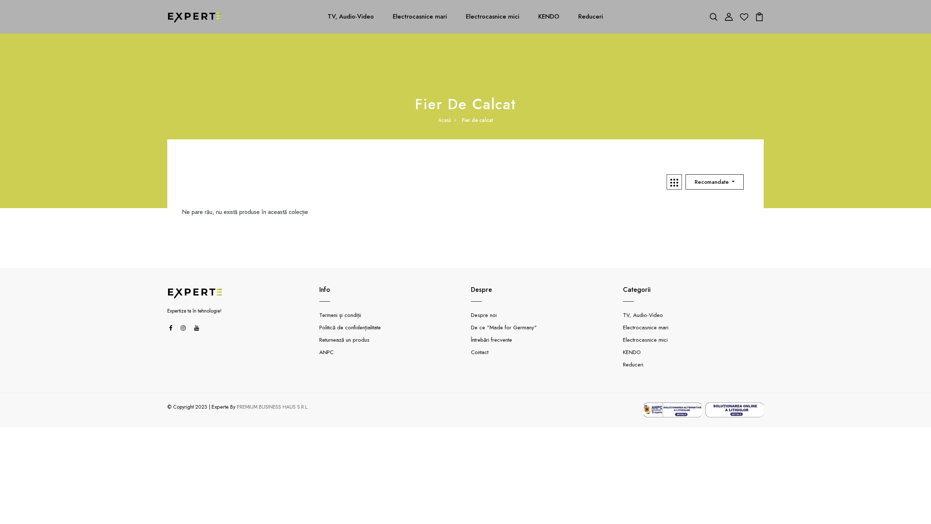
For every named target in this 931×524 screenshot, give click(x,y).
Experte (220, 407)
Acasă (444, 120)
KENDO (548, 16)
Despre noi (484, 315)
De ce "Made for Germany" (504, 327)
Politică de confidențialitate (350, 327)
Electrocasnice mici (492, 16)
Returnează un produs (344, 340)
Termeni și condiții (340, 315)
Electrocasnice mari (420, 16)
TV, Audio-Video (351, 16)
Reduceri (590, 16)
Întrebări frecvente (491, 340)
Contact (479, 352)
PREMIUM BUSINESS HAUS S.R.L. (272, 406)
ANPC (326, 352)
